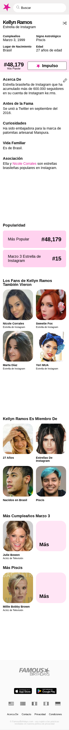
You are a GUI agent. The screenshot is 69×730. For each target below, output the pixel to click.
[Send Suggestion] (65, 81)
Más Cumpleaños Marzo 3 (26, 516)
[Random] (65, 23)
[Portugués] (23, 703)
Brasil (7, 50)
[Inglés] (11, 703)
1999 (21, 40)
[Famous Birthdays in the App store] (23, 691)
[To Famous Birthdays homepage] (6, 7)
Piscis (40, 40)
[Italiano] (46, 703)
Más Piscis (12, 567)
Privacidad (40, 714)
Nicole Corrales (24, 164)
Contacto (26, 714)
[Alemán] (57, 703)
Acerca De (12, 714)
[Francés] (34, 703)
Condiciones (55, 714)
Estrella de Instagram (19, 27)
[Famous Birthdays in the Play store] (46, 691)
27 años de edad (49, 50)
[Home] (34, 671)
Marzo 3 (9, 40)
